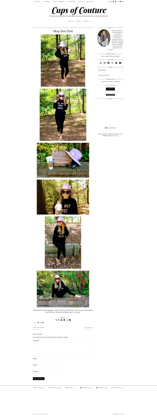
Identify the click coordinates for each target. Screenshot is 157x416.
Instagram (56, 387)
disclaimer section (107, 135)
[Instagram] (111, 1)
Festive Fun (88, 328)
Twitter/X (40, 387)
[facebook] (108, 63)
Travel (78, 21)
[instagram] (104, 63)
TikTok (71, 387)
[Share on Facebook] (38, 322)
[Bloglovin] (118, 1)
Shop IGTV (81, 1)
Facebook (87, 387)
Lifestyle (86, 21)
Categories (46, 1)
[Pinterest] (113, 1)
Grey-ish (39, 328)
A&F (68, 27)
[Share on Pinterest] (43, 322)
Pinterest (102, 387)
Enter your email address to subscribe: (110, 81)
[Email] (120, 1)
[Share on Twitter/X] (40, 322)
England (71, 21)
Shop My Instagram (59, 1)
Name (35, 358)
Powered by (118, 414)
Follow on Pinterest (111, 128)
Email (35, 365)
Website (35, 371)
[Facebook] (115, 1)
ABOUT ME (37, 1)
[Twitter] (108, 1)
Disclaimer (90, 1)
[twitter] (101, 63)
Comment (36, 340)
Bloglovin (118, 387)
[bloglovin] (112, 63)
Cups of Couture (78, 10)
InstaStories (71, 1)
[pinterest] (116, 63)
